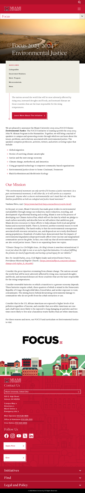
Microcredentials (15, 82)
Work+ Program (14, 78)
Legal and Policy (16, 485)
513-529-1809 (22, 416)
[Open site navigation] (79, 9)
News (11, 86)
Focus (6, 16)
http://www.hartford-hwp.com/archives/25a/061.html (48, 204)
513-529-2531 (27, 419)
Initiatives (11, 470)
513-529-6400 (21, 423)
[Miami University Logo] (12, 9)
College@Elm (14, 70)
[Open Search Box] (79, 2)
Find (7, 477)
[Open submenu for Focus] (82, 16)
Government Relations (17, 74)
